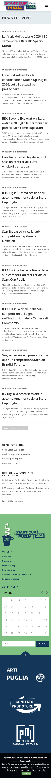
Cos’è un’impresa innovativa (16, 454)
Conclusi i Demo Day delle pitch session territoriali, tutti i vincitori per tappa (24, 161)
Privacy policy (8, 565)
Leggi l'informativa (10, 764)
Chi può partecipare (12, 458)
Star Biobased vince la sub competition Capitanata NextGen (21, 236)
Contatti (6, 556)
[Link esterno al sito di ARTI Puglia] (25, 674)
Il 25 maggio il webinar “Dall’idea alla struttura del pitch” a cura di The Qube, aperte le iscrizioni (25, 491)
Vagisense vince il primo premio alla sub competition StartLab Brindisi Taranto (25, 359)
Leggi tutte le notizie (12, 501)
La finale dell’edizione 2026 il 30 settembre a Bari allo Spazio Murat (24, 41)
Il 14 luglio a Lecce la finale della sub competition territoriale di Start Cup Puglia (25, 274)
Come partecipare (11, 463)
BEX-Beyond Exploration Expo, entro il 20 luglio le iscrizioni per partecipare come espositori (24, 123)
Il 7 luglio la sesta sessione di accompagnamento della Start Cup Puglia (24, 398)
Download (7, 561)
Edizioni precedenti (11, 579)
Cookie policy (8, 570)
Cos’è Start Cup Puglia (13, 449)
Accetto (26, 773)
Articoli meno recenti (15, 428)
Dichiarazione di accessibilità (16, 574)
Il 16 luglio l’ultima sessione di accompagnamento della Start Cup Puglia (24, 197)
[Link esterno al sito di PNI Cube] (25, 734)
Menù (46, 5)
